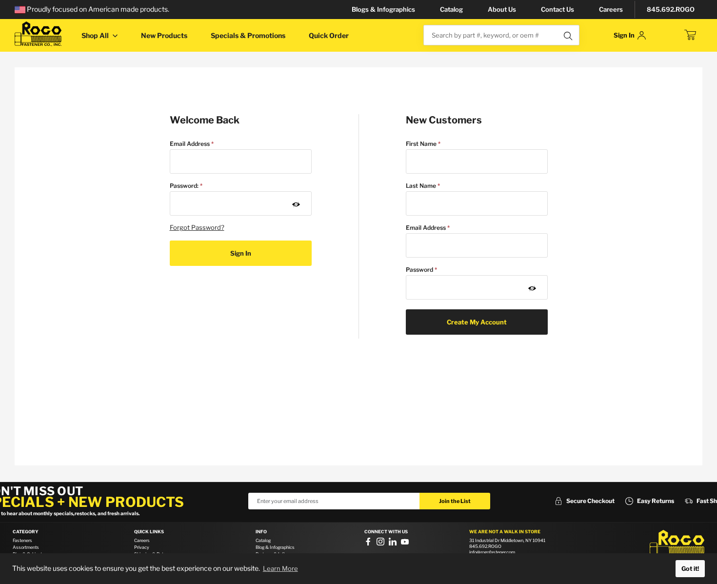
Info (261, 531)
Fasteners (22, 540)
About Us (502, 9)
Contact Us (557, 9)
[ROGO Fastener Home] (677, 544)
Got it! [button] (690, 568)
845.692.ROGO (671, 9)
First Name (421, 144)
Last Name (421, 185)
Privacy (141, 547)
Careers (611, 9)
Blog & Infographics (275, 547)
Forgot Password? (197, 227)
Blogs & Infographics (383, 9)
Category (26, 531)
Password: (184, 185)
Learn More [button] (280, 568)
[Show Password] (296, 204)
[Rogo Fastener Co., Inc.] (38, 33)
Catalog (451, 9)
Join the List (455, 501)
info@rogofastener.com (492, 552)
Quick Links (149, 531)
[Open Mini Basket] (690, 35)
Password (419, 269)
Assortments (26, 547)
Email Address (190, 144)
